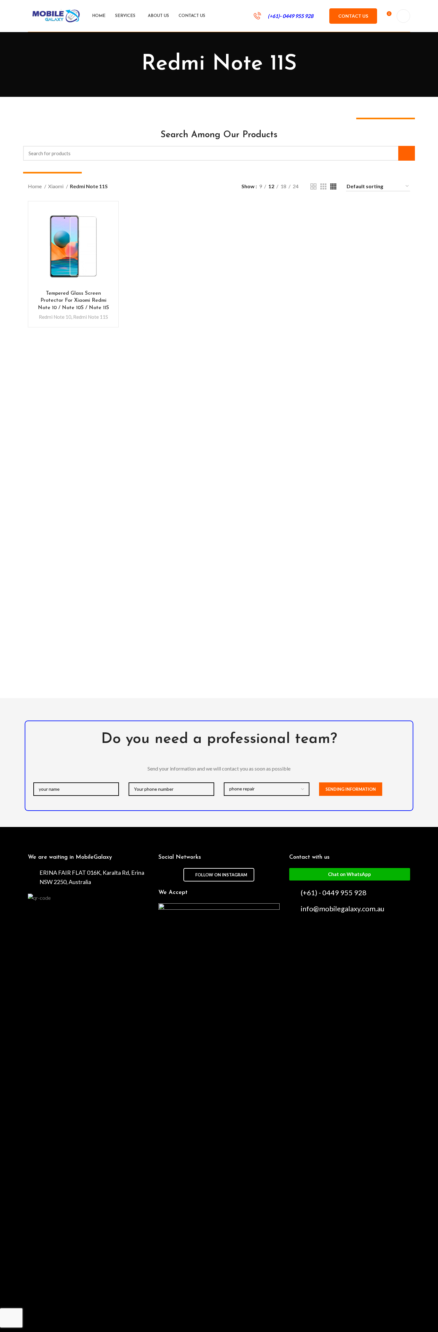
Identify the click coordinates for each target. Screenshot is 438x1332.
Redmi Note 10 (55, 317)
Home (35, 186)
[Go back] (133, 64)
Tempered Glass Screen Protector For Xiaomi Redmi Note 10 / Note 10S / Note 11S (73, 300)
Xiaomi (56, 186)
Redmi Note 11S (90, 317)
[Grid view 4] (333, 186)
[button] (349, 874)
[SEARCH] (406, 153)
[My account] (403, 16)
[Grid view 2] (313, 186)
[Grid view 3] (323, 186)
